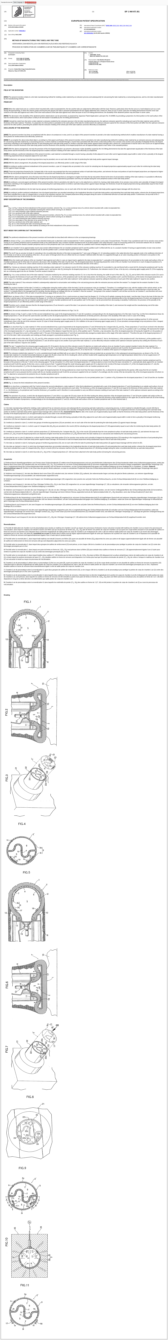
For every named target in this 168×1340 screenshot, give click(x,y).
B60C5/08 (123, 25)
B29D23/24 (116, 25)
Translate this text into (6, 2)
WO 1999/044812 (88, 33)
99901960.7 (22, 31)
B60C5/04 (129, 25)
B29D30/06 (109, 25)
